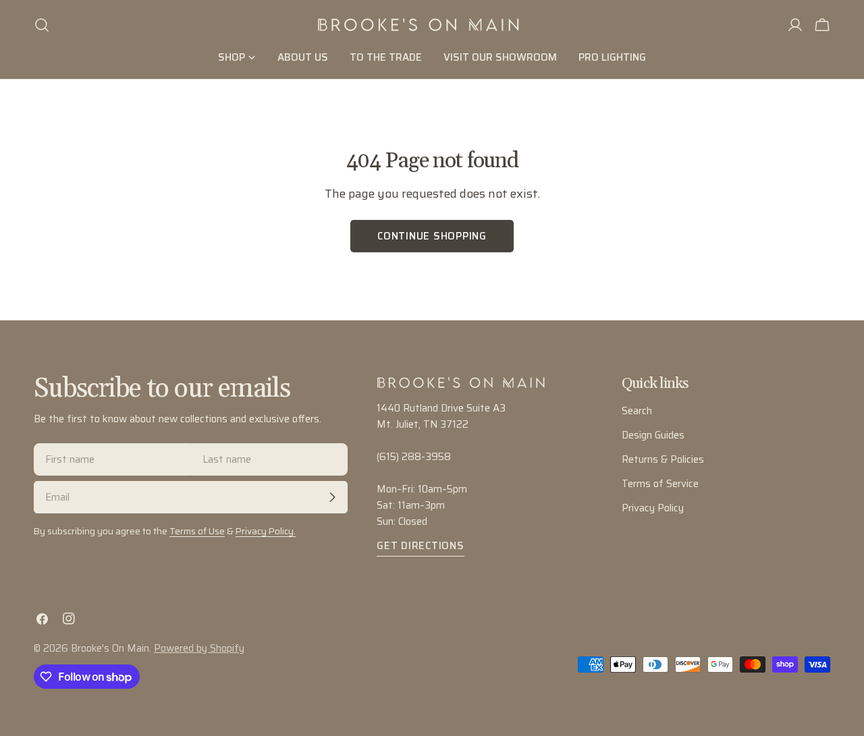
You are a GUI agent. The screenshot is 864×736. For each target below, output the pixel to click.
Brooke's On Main (110, 648)
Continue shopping (432, 236)
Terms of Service (660, 484)
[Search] (42, 25)
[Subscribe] (332, 497)
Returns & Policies (663, 459)
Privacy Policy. (266, 531)
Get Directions (420, 546)
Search (637, 411)
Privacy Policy (653, 508)
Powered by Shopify (199, 648)
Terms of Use (197, 531)
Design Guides (653, 435)
